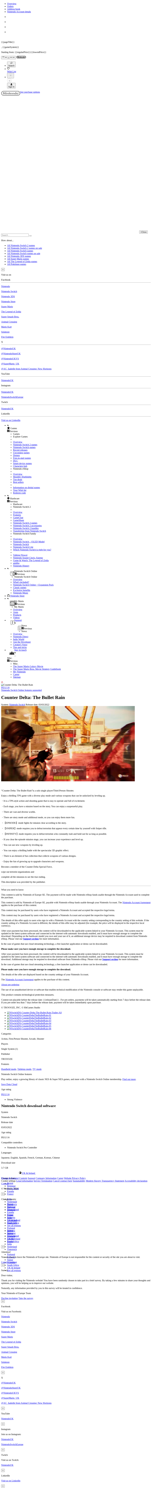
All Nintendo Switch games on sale (23, 253)
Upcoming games (21, 452)
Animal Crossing (9, 321)
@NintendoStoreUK (11, 353)
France (10, 1194)
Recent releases (20, 450)
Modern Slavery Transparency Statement (105, 1181)
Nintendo (5, 286)
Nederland (12, 1201)
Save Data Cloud (9, 1084)
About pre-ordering (10, 984)
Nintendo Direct (20, 636)
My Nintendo (19, 671)
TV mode (37, 1069)
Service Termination (43, 1181)
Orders (10, 6)
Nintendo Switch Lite (23, 547)
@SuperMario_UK (10, 363)
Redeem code (19, 493)
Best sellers (18, 482)
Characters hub (20, 466)
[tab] (76, 1173)
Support (31, 1178)
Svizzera (11, 1236)
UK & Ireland (13, 1268)
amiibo (16, 563)
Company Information (46, 1178)
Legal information (24, 1181)
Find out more (129, 1079)
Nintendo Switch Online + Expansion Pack (33, 585)
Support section (31, 939)
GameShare (18, 520)
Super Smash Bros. (10, 316)
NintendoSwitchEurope (12, 397)
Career (16, 674)
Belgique (11, 1186)
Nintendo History (21, 566)
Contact (4, 1183)
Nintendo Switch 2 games (25, 444)
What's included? (21, 582)
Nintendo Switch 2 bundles (26, 528)
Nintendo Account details (19, 11)
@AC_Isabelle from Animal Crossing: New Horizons (26, 369)
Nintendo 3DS (8, 296)
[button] (79, 428)
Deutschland (13, 1209)
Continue (12, 1262)
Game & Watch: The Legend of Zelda (31, 560)
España (10, 1191)
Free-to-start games (22, 458)
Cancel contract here (62, 1181)
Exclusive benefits (21, 590)
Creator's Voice (20, 644)
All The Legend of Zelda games (22, 261)
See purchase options (30, 92)
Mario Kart (6, 327)
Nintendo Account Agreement (136, 902)
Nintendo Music (20, 593)
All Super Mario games (18, 259)
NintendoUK (7, 380)
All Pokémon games (16, 264)
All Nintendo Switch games (20, 251)
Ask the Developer (22, 642)
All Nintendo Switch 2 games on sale (24, 248)
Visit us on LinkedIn (10, 420)
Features (17, 515)
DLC (15, 460)
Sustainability (79, 1181)
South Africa (13, 1265)
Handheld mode (8, 1069)
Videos (16, 617)
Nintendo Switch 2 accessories (27, 525)
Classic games (19, 587)
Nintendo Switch (9, 291)
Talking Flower (20, 555)
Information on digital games (26, 487)
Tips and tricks (20, 647)
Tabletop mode (24, 1069)
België (10, 1183)
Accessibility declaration (136, 1181)
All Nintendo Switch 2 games (21, 245)
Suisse (10, 1259)
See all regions (14, 1225)
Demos (16, 455)
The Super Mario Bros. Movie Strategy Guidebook (37, 669)
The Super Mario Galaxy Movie (28, 666)
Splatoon (5, 332)
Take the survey (25, 1298)
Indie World (18, 639)
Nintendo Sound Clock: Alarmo (28, 557)
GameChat (18, 517)
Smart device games (22, 463)
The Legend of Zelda (11, 311)
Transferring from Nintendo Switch (29, 531)
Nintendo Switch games (24, 447)
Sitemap (17, 677)
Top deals (17, 479)
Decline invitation (9, 1298)
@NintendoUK (8, 348)
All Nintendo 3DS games (19, 256)
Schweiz (11, 1230)
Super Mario (7, 306)
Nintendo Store (8, 301)
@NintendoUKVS (10, 358)
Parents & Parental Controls (14, 1178)
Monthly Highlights (22, 477)
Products (17, 615)
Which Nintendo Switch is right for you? (32, 549)
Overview (11, 3)
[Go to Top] (76, 682)
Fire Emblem (7, 337)
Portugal (11, 1254)
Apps (15, 612)
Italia (9, 1244)
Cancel (4, 1262)
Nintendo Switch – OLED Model (29, 541)
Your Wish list (19, 490)
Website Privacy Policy (75, 1178)
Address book (13, 9)
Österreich (12, 1249)
